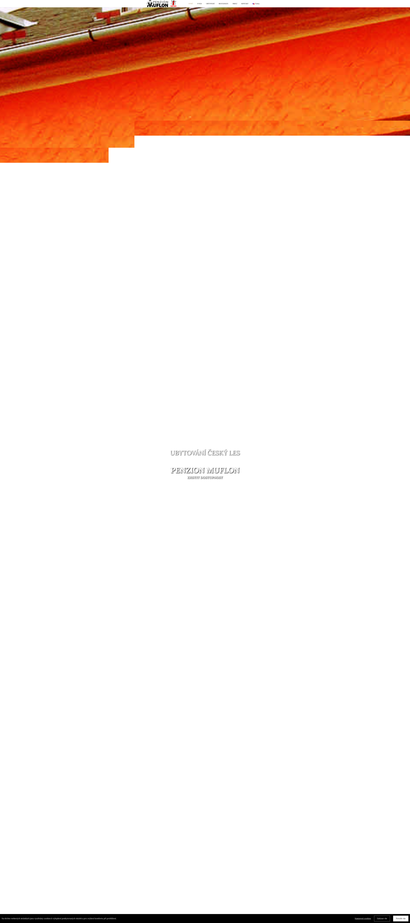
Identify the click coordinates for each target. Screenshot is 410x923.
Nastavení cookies (363, 918)
